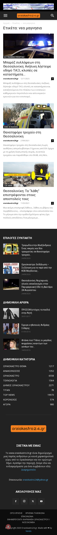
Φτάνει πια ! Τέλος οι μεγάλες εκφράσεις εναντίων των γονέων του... (37, 343)
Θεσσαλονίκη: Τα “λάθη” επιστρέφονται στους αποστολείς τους (21, 195)
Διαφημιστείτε (28, 469)
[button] (5, 15)
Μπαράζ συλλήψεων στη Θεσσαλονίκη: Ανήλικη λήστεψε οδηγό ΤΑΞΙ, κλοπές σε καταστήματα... (27, 68)
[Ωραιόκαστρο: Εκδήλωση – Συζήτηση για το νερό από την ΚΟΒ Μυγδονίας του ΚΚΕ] (11, 268)
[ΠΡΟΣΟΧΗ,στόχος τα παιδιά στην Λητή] (11, 313)
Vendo (29, 531)
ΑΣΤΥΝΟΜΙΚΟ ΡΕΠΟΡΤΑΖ (14, 57)
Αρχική (6, 23)
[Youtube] (41, 501)
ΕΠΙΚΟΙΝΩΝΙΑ (27, 516)
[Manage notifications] (8, 526)
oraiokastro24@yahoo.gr (35, 479)
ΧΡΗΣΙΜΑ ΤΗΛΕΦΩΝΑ (35, 513)
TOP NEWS (8, 185)
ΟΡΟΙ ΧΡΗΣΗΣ (16, 513)
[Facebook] (16, 501)
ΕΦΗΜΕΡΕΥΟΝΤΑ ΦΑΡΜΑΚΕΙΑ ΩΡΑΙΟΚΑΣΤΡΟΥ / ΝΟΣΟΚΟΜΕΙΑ (28, 521)
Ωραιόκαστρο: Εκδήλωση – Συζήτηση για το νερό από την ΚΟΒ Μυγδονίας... (37, 267)
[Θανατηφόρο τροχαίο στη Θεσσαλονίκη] (28, 115)
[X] (33, 501)
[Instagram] (24, 501)
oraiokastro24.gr (10, 78)
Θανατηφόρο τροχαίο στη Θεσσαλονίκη (22, 134)
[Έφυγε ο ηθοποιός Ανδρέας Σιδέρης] (11, 328)
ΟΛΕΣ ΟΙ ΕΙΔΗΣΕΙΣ (11, 127)
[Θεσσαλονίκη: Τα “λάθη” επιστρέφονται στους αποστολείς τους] (28, 174)
